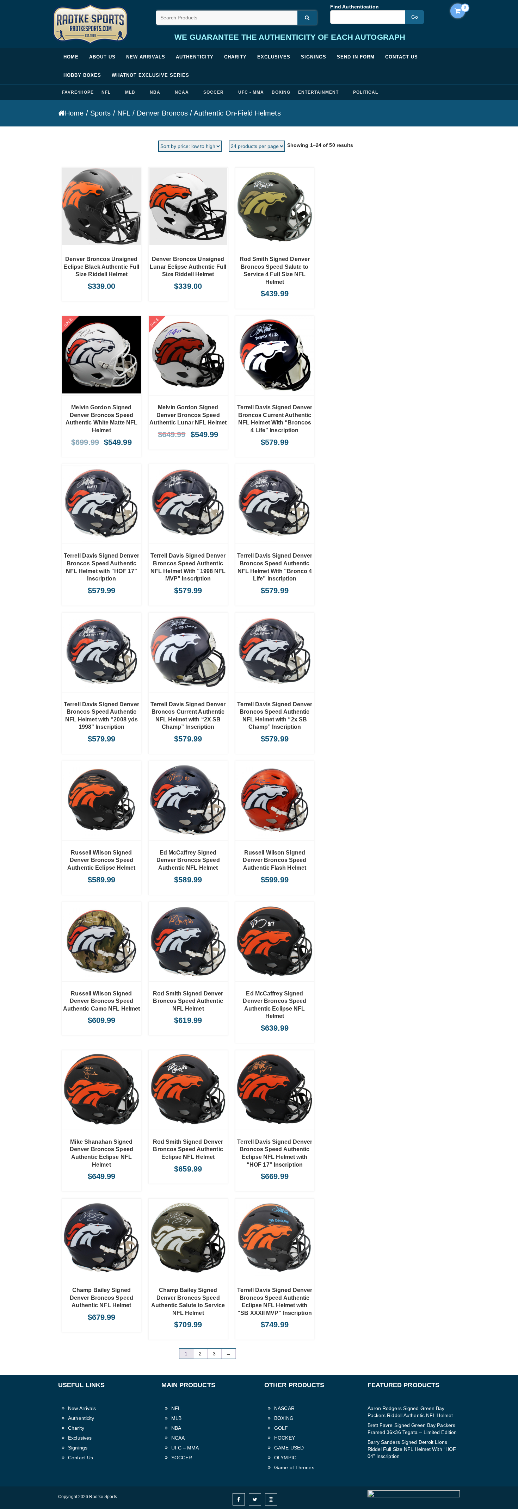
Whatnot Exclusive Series (150, 75)
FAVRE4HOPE (78, 92)
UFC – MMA (185, 1448)
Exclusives (273, 57)
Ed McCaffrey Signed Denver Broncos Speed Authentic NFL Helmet (188, 860)
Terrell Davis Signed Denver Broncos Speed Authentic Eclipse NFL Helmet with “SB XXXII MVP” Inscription (275, 1301)
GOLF (281, 1428)
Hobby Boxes (82, 75)
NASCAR (284, 1408)
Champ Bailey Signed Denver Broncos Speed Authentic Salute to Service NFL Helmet (188, 1301)
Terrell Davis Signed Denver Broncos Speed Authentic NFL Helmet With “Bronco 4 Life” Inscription (275, 567)
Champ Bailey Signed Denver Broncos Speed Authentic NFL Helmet (101, 1297)
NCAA (182, 92)
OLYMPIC (285, 1457)
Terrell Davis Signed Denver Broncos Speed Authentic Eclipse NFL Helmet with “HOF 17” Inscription (275, 1153)
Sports (100, 113)
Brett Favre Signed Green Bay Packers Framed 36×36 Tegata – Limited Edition (412, 1428)
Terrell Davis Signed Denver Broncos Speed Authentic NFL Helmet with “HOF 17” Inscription (101, 567)
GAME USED (289, 1448)
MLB (130, 92)
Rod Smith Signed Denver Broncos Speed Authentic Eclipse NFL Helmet (188, 1149)
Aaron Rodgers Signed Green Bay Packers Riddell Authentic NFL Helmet (410, 1411)
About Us (102, 57)
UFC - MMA (251, 92)
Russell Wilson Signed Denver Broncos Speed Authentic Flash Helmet (274, 860)
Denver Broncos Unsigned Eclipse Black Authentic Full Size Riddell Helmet (101, 266)
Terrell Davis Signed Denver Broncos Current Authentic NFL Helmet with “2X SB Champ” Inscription (188, 715)
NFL (106, 92)
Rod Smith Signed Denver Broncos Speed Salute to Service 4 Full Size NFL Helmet (275, 270)
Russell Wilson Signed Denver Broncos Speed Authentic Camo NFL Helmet (101, 1001)
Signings (313, 57)
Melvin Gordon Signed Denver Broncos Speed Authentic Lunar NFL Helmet (188, 415)
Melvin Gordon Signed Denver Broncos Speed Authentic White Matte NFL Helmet (102, 418)
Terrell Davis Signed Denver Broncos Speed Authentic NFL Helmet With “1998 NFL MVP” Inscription (188, 567)
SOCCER (213, 92)
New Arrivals (145, 57)
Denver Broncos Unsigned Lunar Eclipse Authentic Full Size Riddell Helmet (188, 266)
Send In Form (356, 57)
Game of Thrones (294, 1467)
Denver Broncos (162, 113)
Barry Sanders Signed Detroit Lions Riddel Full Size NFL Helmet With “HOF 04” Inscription (412, 1449)
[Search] (307, 18)
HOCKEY (284, 1438)
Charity (235, 57)
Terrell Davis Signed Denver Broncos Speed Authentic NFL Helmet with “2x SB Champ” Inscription (275, 715)
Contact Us (401, 57)
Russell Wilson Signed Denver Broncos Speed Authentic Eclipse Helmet (101, 860)
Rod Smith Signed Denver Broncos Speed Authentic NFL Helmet (188, 1001)
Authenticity (195, 57)
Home (71, 57)
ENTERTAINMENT (318, 92)
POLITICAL (365, 92)
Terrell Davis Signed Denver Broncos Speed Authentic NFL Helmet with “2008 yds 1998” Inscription (101, 715)
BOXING (281, 92)
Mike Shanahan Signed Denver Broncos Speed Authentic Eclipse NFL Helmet (101, 1153)
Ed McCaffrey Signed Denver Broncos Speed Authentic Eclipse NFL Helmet (274, 1005)
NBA (155, 92)
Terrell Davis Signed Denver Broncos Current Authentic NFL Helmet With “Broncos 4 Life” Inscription (275, 418)
